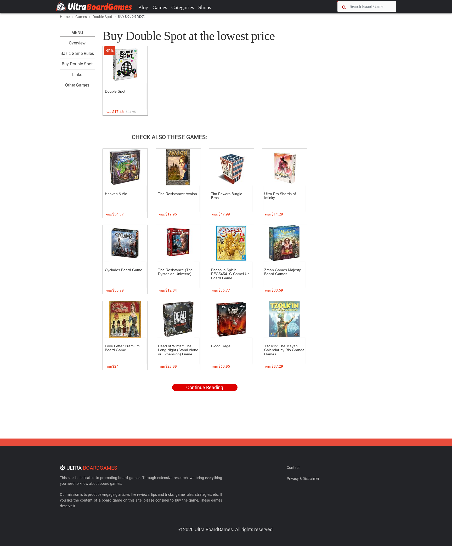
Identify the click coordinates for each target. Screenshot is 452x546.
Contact (293, 467)
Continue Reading (204, 387)
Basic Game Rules (77, 53)
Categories (182, 7)
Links (77, 74)
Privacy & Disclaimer (303, 478)
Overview (77, 43)
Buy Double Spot (77, 63)
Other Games (77, 85)
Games (159, 7)
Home (65, 17)
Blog (143, 7)
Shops (204, 7)
